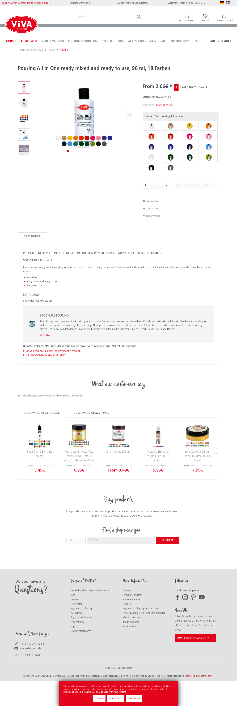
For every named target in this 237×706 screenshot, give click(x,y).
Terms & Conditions (133, 595)
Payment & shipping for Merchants (141, 608)
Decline (99, 699)
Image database (131, 622)
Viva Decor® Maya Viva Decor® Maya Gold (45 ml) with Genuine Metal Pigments (79, 457)
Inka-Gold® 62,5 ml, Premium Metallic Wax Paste (197, 456)
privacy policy (192, 676)
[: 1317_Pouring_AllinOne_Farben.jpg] (24, 119)
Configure (134, 699)
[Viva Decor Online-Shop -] (21, 25)
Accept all (115, 699)
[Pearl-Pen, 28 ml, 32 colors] (39, 436)
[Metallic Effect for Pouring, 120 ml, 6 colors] (158, 436)
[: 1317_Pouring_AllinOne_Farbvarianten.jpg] (24, 88)
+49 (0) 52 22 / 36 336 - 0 (34, 644)
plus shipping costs (164, 105)
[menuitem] (109, 16)
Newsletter (76, 604)
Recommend (153, 216)
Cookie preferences (81, 631)
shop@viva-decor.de (30, 648)
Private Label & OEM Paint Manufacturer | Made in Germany (144, 615)
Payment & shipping (81, 608)
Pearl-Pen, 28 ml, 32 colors (39, 454)
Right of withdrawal (81, 617)
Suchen (167, 540)
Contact (75, 599)
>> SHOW (45, 335)
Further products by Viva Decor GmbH (46, 355)
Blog (73, 595)
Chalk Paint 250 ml (118, 452)
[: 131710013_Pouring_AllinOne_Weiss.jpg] (24, 103)
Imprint (74, 626)
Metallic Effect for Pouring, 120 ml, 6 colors (158, 456)
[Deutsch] (222, 2)
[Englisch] (228, 2)
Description (32, 236)
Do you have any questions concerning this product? (53, 351)
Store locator (129, 626)
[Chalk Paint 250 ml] (118, 436)
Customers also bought (42, 413)
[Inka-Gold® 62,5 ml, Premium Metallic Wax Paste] (197, 436)
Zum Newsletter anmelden (193, 638)
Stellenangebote (131, 599)
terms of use (207, 676)
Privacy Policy (77, 622)
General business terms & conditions (90, 590)
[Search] (138, 16)
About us (128, 604)
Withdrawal (77, 613)
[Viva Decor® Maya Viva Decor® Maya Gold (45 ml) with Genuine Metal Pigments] (79, 436)
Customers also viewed (91, 413)
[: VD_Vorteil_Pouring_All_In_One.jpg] (24, 134)
